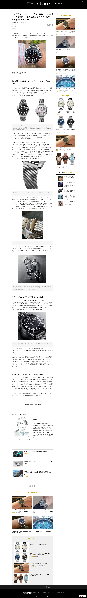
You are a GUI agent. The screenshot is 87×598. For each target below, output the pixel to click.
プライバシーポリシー (51, 592)
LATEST (24, 7)
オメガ (14, 29)
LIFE (47, 7)
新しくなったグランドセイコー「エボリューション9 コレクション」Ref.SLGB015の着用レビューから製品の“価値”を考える (22, 531)
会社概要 (34, 592)
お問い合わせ (40, 592)
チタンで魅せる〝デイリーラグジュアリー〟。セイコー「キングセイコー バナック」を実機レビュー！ (43, 511)
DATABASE (62, 7)
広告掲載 (58, 592)
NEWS (40, 7)
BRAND (53, 7)
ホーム (13, 22)
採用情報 (62, 592)
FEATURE (32, 7)
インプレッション (22, 22)
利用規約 (44, 592)
